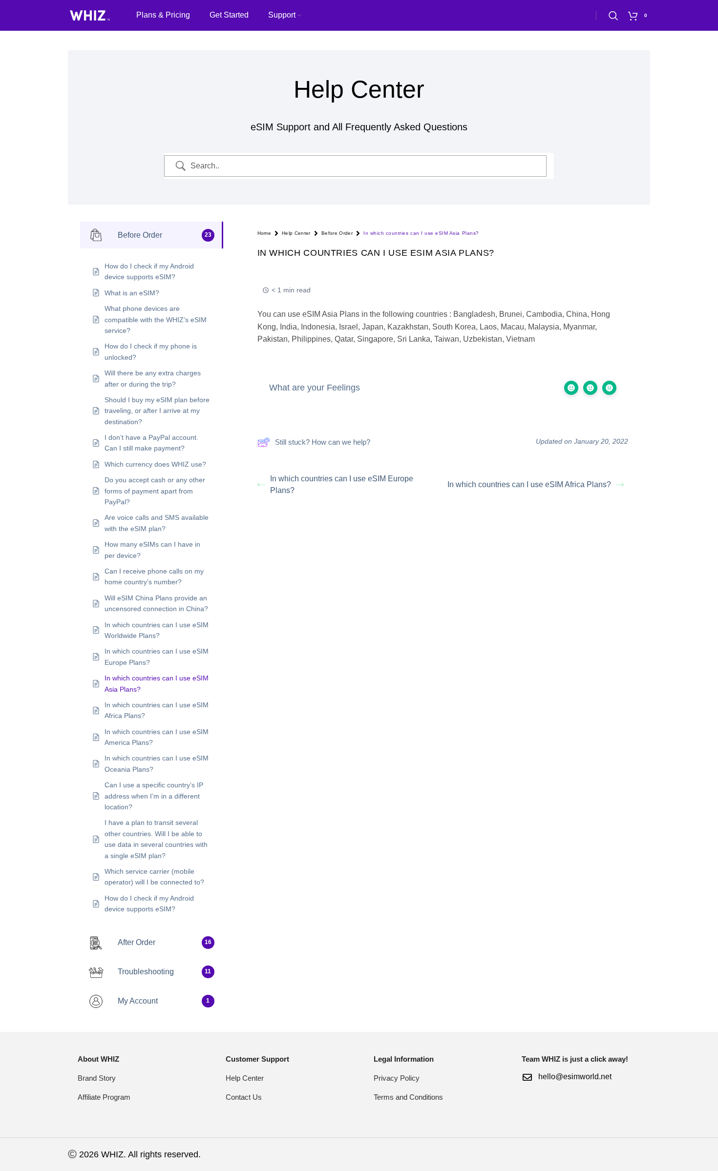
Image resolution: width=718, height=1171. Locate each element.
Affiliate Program (104, 1097)
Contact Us (244, 1097)
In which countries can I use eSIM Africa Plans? (529, 484)
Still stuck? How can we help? (322, 442)
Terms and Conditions (408, 1097)
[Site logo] (90, 15)
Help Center (296, 233)
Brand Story (97, 1078)
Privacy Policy (397, 1078)
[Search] (613, 15)
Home (264, 233)
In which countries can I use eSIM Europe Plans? (341, 484)
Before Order (337, 233)
